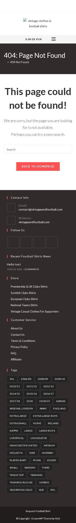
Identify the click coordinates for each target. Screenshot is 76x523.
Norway (47, 452)
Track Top (17, 475)
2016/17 (48, 393)
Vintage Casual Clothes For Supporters (35, 311)
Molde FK (16, 452)
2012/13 (48, 386)
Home (37, 423)
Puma (37, 460)
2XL (12, 378)
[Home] (5, 62)
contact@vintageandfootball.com (40, 209)
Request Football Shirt (38, 511)
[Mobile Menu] (53, 39)
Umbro (44, 482)
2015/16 (32, 393)
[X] (28, 5)
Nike (32, 452)
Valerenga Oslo (21, 489)
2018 (30, 401)
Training (36, 475)
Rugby (51, 460)
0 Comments (32, 269)
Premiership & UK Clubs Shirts (29, 286)
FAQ (13, 353)
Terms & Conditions (23, 340)
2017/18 (15, 401)
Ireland (53, 423)
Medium (49, 445)
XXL (52, 489)
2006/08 (26, 378)
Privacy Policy (19, 347)
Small (14, 467)
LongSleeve (39, 438)
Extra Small (18, 423)
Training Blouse (21, 482)
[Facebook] (32, 5)
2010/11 (15, 386)
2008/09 (43, 378)
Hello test (14, 264)
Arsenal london (21, 408)
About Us (16, 328)
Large (28, 430)
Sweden (29, 467)
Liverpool (17, 438)
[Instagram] (42, 5)
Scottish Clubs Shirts (23, 293)
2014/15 (15, 393)
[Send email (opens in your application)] (47, 5)
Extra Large (18, 415)
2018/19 (44, 401)
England (59, 408)
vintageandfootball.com (34, 222)
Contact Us (17, 334)
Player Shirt (18, 460)
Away (43, 408)
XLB (41, 489)
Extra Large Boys (45, 415)
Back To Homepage (38, 166)
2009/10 (60, 378)
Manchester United (23, 445)
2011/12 (32, 386)
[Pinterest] (37, 5)
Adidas (60, 401)
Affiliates (16, 359)
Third (45, 467)
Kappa (14, 430)
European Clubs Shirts (24, 299)
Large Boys (47, 430)
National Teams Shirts (24, 305)
